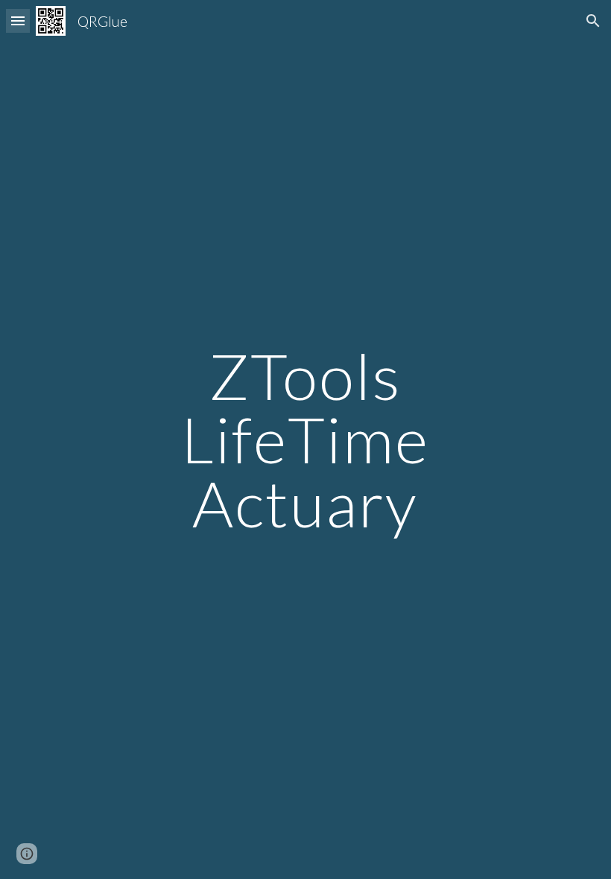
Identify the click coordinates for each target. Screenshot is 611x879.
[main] (306, 439)
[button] (18, 20)
